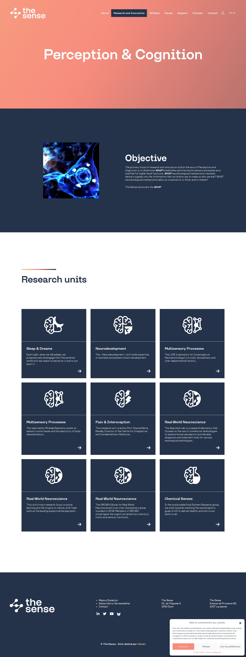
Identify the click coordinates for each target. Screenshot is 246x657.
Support (183, 13)
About (105, 13)
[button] (240, 622)
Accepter (183, 646)
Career (169, 13)
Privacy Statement (213, 652)
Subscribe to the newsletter (114, 603)
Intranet (197, 13)
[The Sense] (28, 13)
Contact (213, 13)
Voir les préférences (230, 646)
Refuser (206, 646)
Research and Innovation (129, 13)
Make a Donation (108, 600)
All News (154, 13)
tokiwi (141, 644)
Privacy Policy (199, 652)
